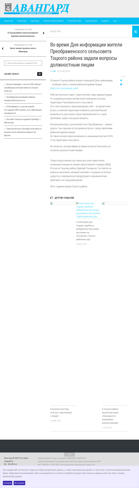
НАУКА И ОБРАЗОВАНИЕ (53, 21)
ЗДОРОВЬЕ (34, 21)
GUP (54, 71)
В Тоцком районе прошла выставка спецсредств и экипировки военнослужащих (110, 416)
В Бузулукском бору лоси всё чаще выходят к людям (61, 412)
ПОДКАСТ (105, 21)
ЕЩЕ (115, 21)
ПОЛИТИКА (22, 21)
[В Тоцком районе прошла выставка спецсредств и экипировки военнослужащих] (115, 303)
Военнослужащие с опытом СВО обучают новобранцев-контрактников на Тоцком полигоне (22, 87)
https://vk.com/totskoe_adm (64, 88)
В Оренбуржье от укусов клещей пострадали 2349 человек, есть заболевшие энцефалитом (23, 109)
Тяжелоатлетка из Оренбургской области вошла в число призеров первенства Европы (23, 132)
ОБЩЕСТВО (8, 21)
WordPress (12, 464)
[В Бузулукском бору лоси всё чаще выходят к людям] (63, 303)
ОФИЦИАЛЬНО (91, 21)
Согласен (7, 483)
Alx (5, 464)
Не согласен (19, 483)
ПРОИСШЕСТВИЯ (74, 21)
